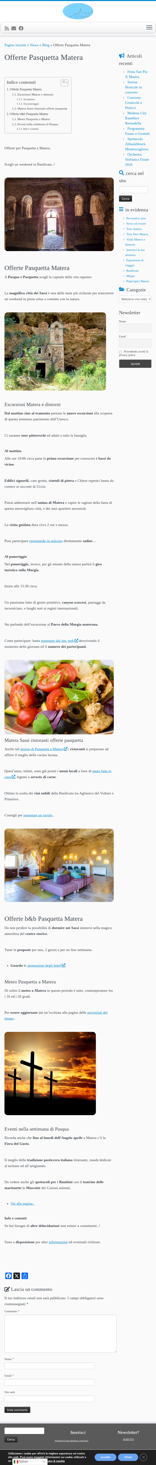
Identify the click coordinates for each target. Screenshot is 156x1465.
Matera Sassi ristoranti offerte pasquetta (42, 108)
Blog (45, 45)
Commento (11, 1311)
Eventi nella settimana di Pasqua (37, 124)
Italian (23, 1461)
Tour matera (134, 229)
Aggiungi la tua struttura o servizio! (71, 1440)
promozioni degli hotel (44, 965)
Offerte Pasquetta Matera (26, 89)
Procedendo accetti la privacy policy (133, 353)
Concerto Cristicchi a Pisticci (133, 103)
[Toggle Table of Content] (62, 83)
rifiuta (128, 1457)
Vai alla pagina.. (23, 1203)
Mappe (130, 276)
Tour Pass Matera (137, 234)
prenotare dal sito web (57, 641)
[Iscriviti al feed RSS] (8, 28)
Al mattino (29, 99)
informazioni (58, 1242)
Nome (9, 1359)
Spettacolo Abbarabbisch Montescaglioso (136, 144)
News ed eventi (136, 223)
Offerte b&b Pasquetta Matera (29, 114)
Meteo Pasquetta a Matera (33, 119)
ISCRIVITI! (128, 1439)
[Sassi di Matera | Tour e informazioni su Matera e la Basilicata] (78, 11)
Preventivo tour (136, 218)
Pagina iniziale (15, 45)
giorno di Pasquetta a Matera (42, 749)
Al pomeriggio (31, 103)
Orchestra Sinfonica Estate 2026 (137, 159)
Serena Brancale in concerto (133, 87)
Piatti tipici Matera (137, 281)
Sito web (9, 1392)
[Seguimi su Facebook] (22, 28)
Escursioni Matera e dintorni (35, 94)
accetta (105, 1457)
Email (9, 1375)
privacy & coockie (54, 1461)
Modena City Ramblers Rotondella (136, 118)
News (34, 45)
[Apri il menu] (149, 28)
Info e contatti (31, 128)
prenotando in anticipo (46, 541)
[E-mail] (15, 28)
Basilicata (132, 270)
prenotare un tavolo (38, 815)
